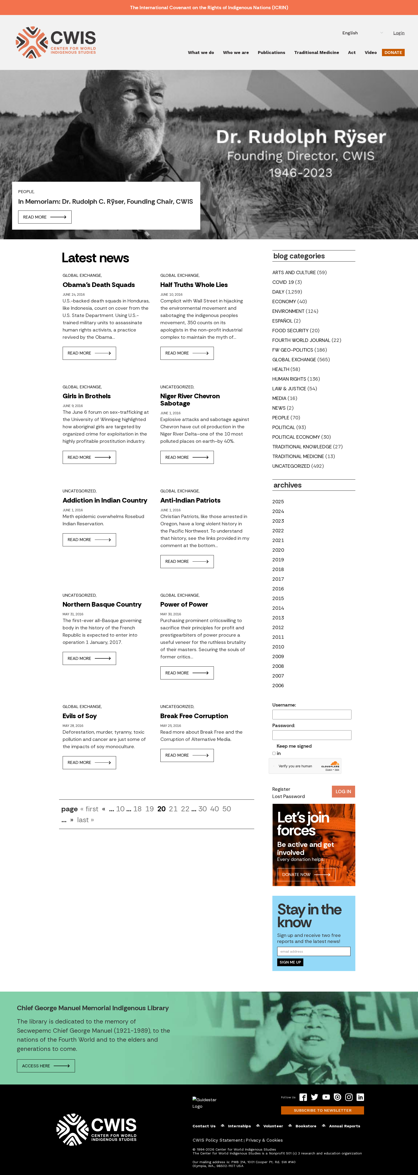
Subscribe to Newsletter (322, 1110)
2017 (278, 579)
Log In (343, 791)
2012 (278, 627)
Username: (284, 705)
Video (371, 52)
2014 (278, 608)
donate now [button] (296, 874)
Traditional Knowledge (302, 447)
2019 (278, 560)
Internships (239, 1126)
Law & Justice (289, 388)
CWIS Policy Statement (218, 1140)
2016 (278, 589)
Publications (271, 52)
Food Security (290, 330)
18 (137, 809)
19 (149, 809)
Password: (283, 725)
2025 (278, 501)
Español (282, 321)
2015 (278, 598)
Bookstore (306, 1126)
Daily (278, 292)
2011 (278, 637)
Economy (284, 301)
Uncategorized (177, 387)
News (279, 408)
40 (214, 809)
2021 (278, 540)
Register (281, 789)
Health (280, 369)
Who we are (236, 52)
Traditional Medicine (316, 52)
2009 (278, 656)
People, (26, 191)
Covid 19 (283, 282)
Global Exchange (82, 275)
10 (120, 809)
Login (399, 32)
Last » (85, 819)
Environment (288, 311)
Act (352, 52)
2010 (278, 647)
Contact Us (204, 1126)
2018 (278, 569)
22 (185, 809)
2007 (278, 676)
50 (226, 809)
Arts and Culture (294, 272)
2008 (278, 666)
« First (89, 808)
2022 (278, 530)
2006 (278, 685)
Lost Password (288, 796)
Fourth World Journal (301, 340)
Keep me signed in (294, 749)
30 (202, 809)
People (280, 417)
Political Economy (296, 437)
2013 (278, 618)
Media (279, 398)
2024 (278, 511)
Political (283, 427)
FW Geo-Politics (292, 350)
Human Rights (289, 379)
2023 (278, 521)
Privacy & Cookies (264, 1140)
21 (173, 809)
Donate (393, 52)
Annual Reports (344, 1126)
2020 (278, 550)
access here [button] (36, 1066)
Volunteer (273, 1126)
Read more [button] (35, 217)
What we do (201, 52)
